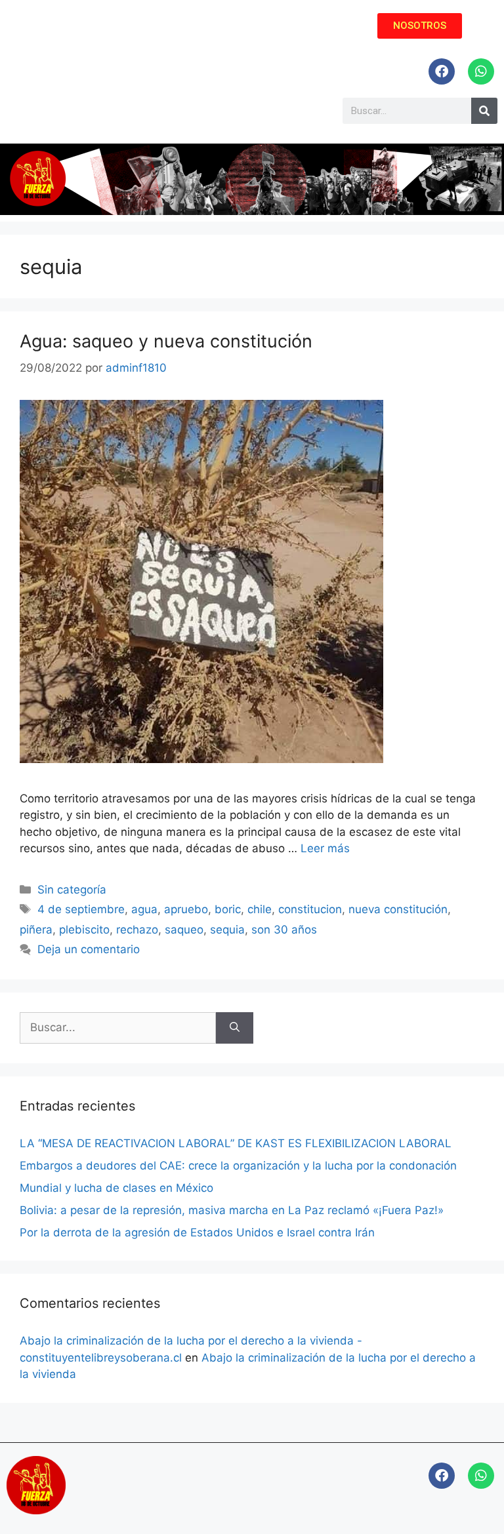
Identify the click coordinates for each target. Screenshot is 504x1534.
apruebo (186, 909)
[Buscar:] (118, 1028)
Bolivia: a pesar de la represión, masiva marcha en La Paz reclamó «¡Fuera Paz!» (232, 1210)
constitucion (310, 909)
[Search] (484, 111)
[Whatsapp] (481, 71)
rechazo (137, 929)
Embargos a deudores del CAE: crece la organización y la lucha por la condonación (238, 1165)
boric (228, 909)
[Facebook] (442, 71)
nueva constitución (398, 909)
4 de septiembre (81, 909)
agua (144, 909)
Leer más (325, 848)
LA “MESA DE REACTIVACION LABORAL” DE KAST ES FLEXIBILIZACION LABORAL (236, 1143)
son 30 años (284, 929)
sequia (227, 929)
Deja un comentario (88, 949)
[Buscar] (234, 1028)
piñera (36, 929)
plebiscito (84, 929)
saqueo (184, 929)
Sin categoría (71, 889)
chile (259, 909)
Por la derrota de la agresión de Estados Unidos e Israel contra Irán (197, 1232)
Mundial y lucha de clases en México (116, 1187)
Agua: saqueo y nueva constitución (166, 341)
